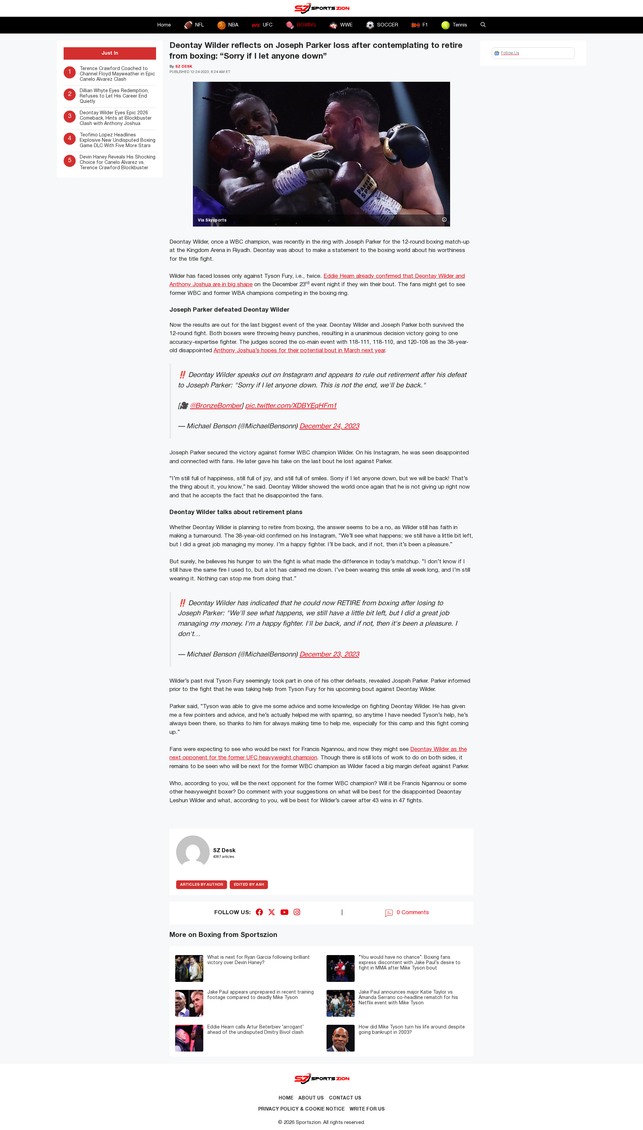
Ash (249, 884)
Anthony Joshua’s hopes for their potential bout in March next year (299, 350)
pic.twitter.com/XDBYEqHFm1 (291, 406)
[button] (483, 25)
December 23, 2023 (329, 654)
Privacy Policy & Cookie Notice (301, 1109)
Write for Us (367, 1109)
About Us (311, 1098)
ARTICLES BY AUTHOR (201, 884)
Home (164, 25)
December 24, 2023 (329, 426)
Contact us (345, 1098)
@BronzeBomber (215, 406)
